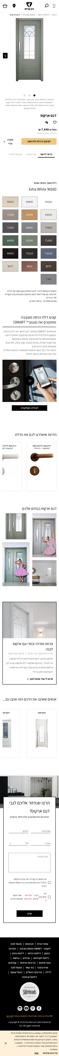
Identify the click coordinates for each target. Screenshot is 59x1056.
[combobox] (18, 843)
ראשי (54, 14)
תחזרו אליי (10, 142)
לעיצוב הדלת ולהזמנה (39, 141)
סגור (36, 1053)
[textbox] (18, 843)
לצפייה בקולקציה (29, 408)
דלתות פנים (18, 953)
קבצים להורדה (15, 154)
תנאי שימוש (35, 897)
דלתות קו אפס (29, 977)
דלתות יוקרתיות (41, 958)
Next (5, 55)
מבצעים (29, 944)
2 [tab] (29, 95)
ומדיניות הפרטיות (28, 897)
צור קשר (29, 967)
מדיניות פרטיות (28, 962)
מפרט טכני (31, 154)
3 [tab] (24, 95)
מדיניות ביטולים (34, 972)
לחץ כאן (10, 1016)
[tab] (46, 154)
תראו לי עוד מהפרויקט (41, 679)
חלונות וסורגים (29, 14)
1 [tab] (34, 95)
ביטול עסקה (16, 972)
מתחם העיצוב (27, 948)
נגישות (16, 958)
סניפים (26, 958)
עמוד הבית (42, 944)
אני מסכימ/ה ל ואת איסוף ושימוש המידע (28, 897)
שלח (29, 913)
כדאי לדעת (46, 154)
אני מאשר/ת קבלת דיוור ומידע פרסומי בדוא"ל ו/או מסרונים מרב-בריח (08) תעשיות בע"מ (27, 882)
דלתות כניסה (43, 14)
